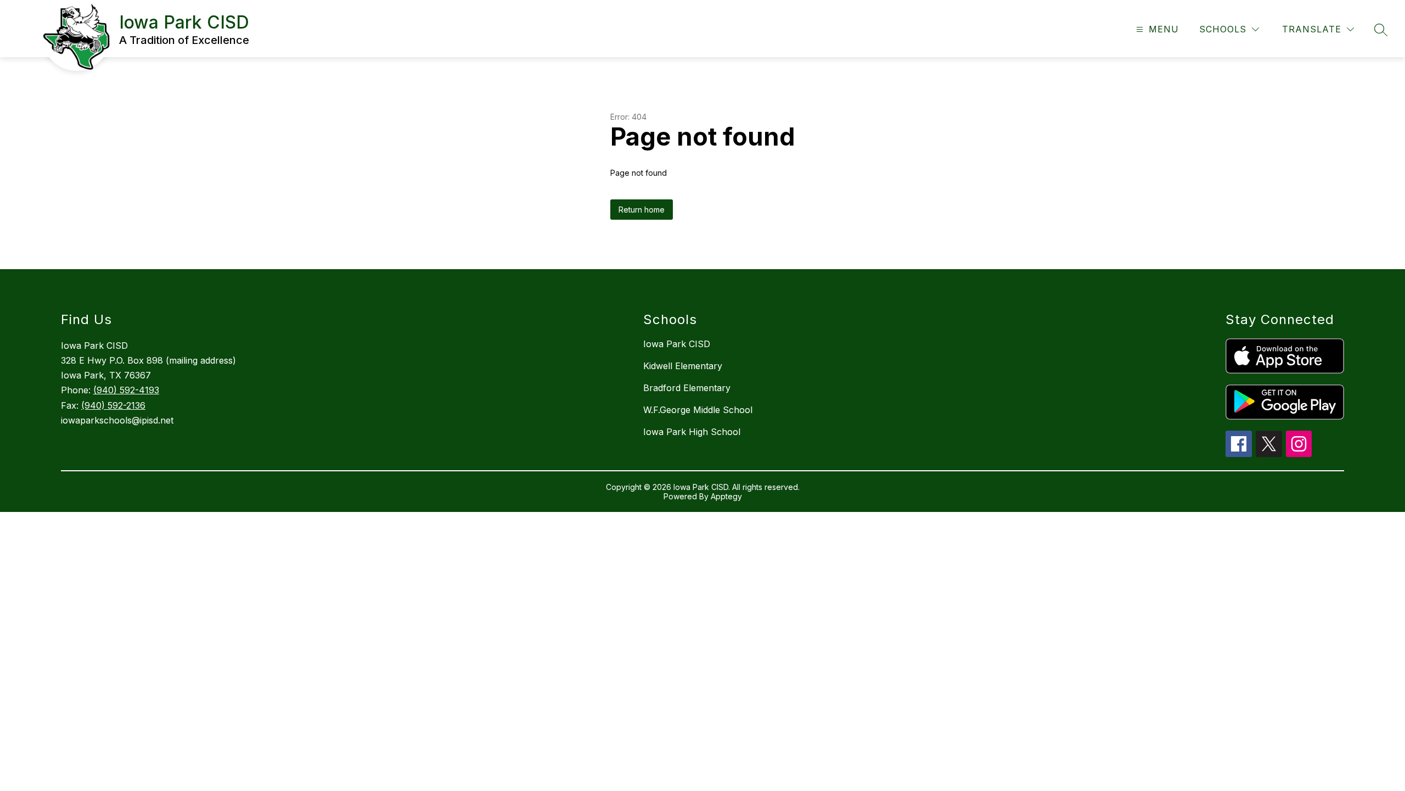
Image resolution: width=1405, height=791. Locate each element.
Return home (642, 209)
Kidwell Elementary (682, 365)
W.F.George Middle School (697, 409)
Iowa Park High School (691, 431)
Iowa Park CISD (676, 343)
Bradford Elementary (686, 387)
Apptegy (726, 496)
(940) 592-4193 (126, 390)
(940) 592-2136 (113, 405)
